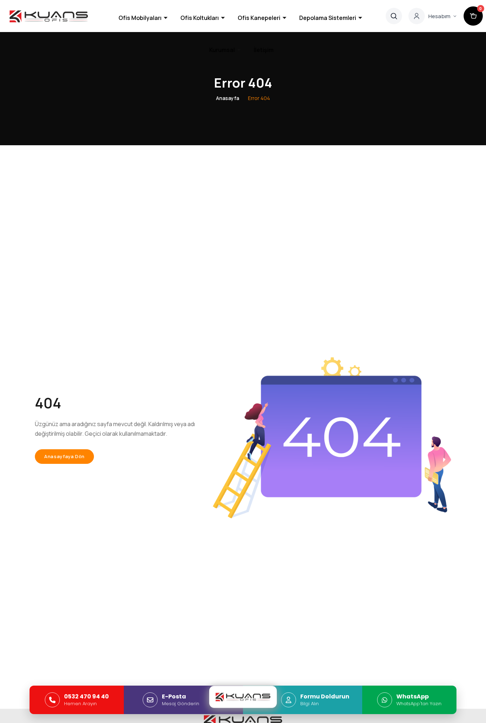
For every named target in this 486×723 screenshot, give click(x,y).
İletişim (264, 50)
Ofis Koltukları (199, 18)
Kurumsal (222, 50)
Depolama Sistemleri (327, 18)
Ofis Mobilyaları (140, 18)
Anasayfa (227, 98)
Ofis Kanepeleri (259, 18)
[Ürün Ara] (394, 16)
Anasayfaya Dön (64, 456)
